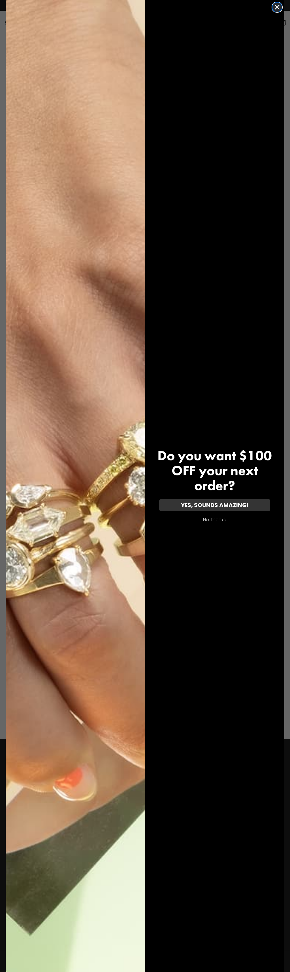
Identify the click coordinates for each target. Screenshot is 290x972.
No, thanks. (214, 519)
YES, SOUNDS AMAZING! (215, 505)
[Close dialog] (277, 7)
